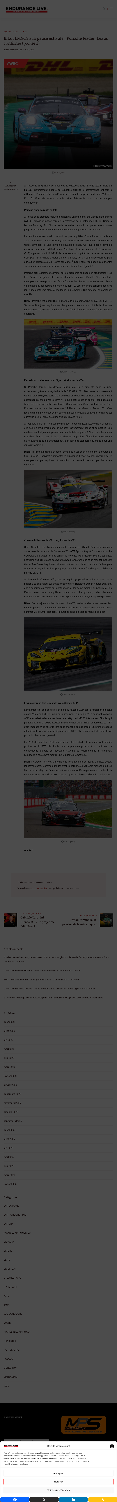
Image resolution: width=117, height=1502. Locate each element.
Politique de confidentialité (58, 1497)
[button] (111, 1446)
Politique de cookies (38, 1497)
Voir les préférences (58, 1490)
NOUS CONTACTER (79, 1497)
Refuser (58, 1481)
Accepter (58, 1473)
